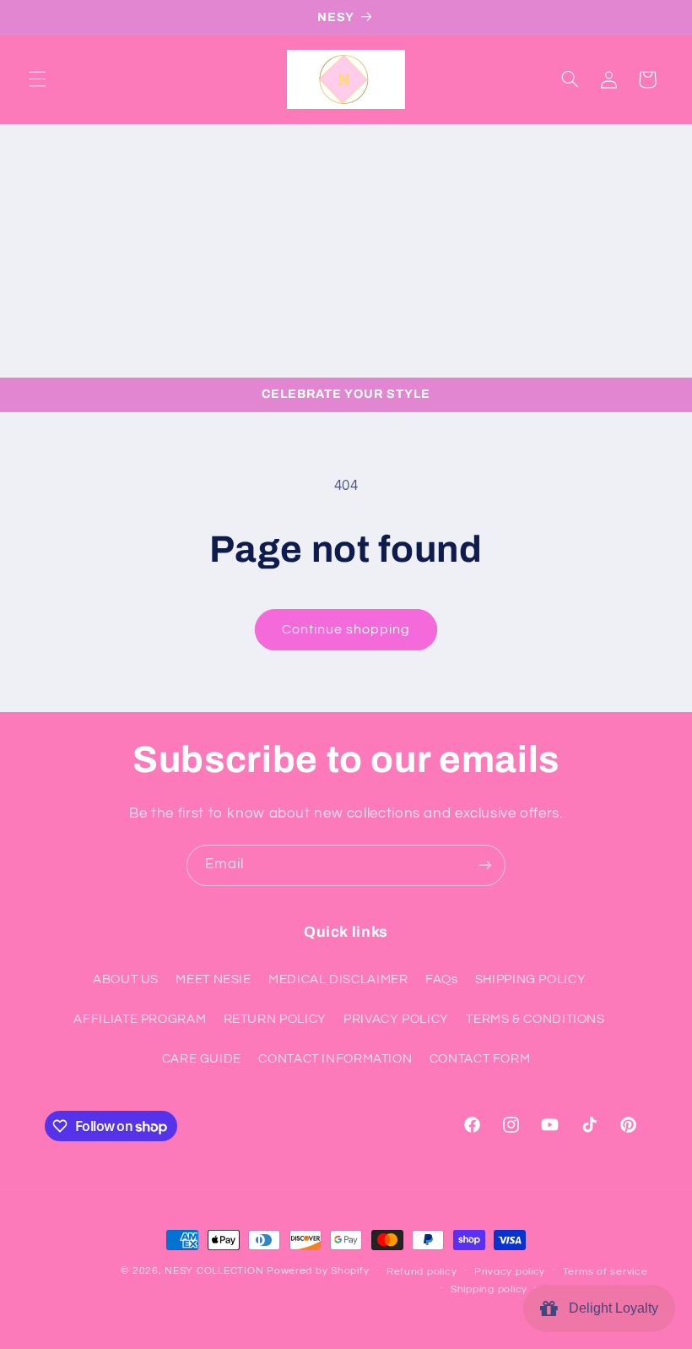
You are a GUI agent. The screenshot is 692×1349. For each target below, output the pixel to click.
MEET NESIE (213, 979)
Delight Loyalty (610, 1308)
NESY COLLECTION (214, 1271)
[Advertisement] (346, 251)
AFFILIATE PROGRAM (139, 1019)
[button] (37, 79)
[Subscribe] (485, 865)
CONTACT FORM (480, 1059)
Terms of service (605, 1271)
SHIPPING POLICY (530, 979)
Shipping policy (489, 1289)
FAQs (441, 979)
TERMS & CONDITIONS (535, 1019)
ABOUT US (126, 979)
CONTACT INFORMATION (335, 1059)
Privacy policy (509, 1271)
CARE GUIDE (201, 1059)
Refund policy (422, 1271)
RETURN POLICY (275, 1019)
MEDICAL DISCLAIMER (338, 979)
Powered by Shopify (318, 1271)
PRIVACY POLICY (396, 1019)
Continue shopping (346, 629)
